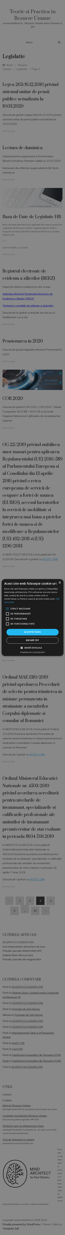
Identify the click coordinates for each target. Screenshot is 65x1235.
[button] (32, 647)
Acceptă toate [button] (32, 632)
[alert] (32, 617)
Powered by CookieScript (32, 652)
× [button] (59, 582)
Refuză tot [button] (32, 640)
